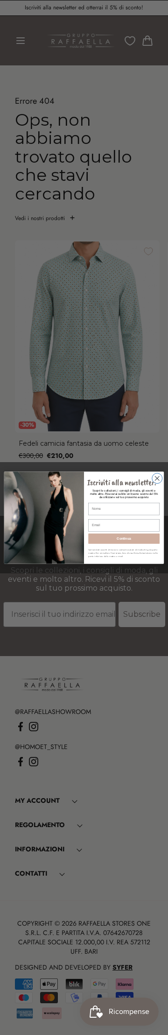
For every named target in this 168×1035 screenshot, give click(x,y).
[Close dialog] (157, 478)
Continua (124, 538)
